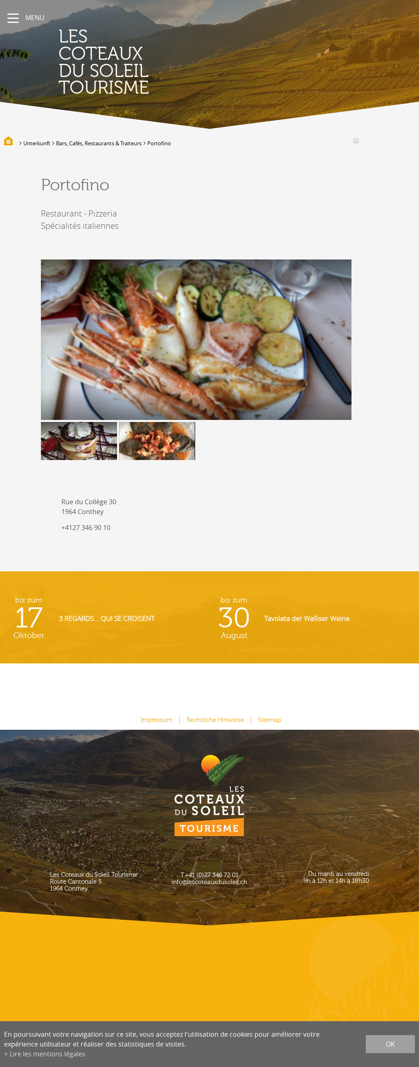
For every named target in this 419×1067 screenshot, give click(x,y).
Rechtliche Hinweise (215, 720)
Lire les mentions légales (48, 1053)
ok (390, 1044)
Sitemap (269, 720)
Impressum (156, 720)
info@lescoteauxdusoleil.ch (209, 882)
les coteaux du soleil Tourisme (104, 62)
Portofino (159, 143)
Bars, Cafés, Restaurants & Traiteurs (99, 143)
